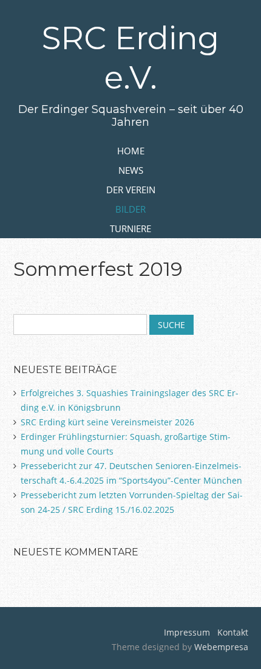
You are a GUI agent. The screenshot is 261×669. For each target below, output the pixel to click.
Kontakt (231, 632)
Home (130, 151)
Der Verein (130, 190)
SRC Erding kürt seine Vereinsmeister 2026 (107, 422)
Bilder (130, 209)
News (130, 170)
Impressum (187, 632)
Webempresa (221, 647)
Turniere (130, 228)
